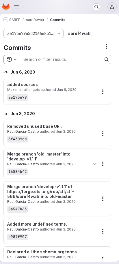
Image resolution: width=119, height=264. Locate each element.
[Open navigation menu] (16, 7)
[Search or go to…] (96, 6)
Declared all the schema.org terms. (42, 252)
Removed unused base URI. (34, 126)
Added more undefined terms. (37, 224)
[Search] (106, 59)
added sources (22, 84)
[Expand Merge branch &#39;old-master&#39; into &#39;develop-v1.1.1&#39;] (94, 163)
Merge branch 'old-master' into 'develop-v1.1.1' (38, 156)
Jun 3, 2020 (66, 131)
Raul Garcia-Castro (23, 131)
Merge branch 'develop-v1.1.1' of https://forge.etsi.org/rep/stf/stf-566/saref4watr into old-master (40, 191)
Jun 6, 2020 (67, 89)
